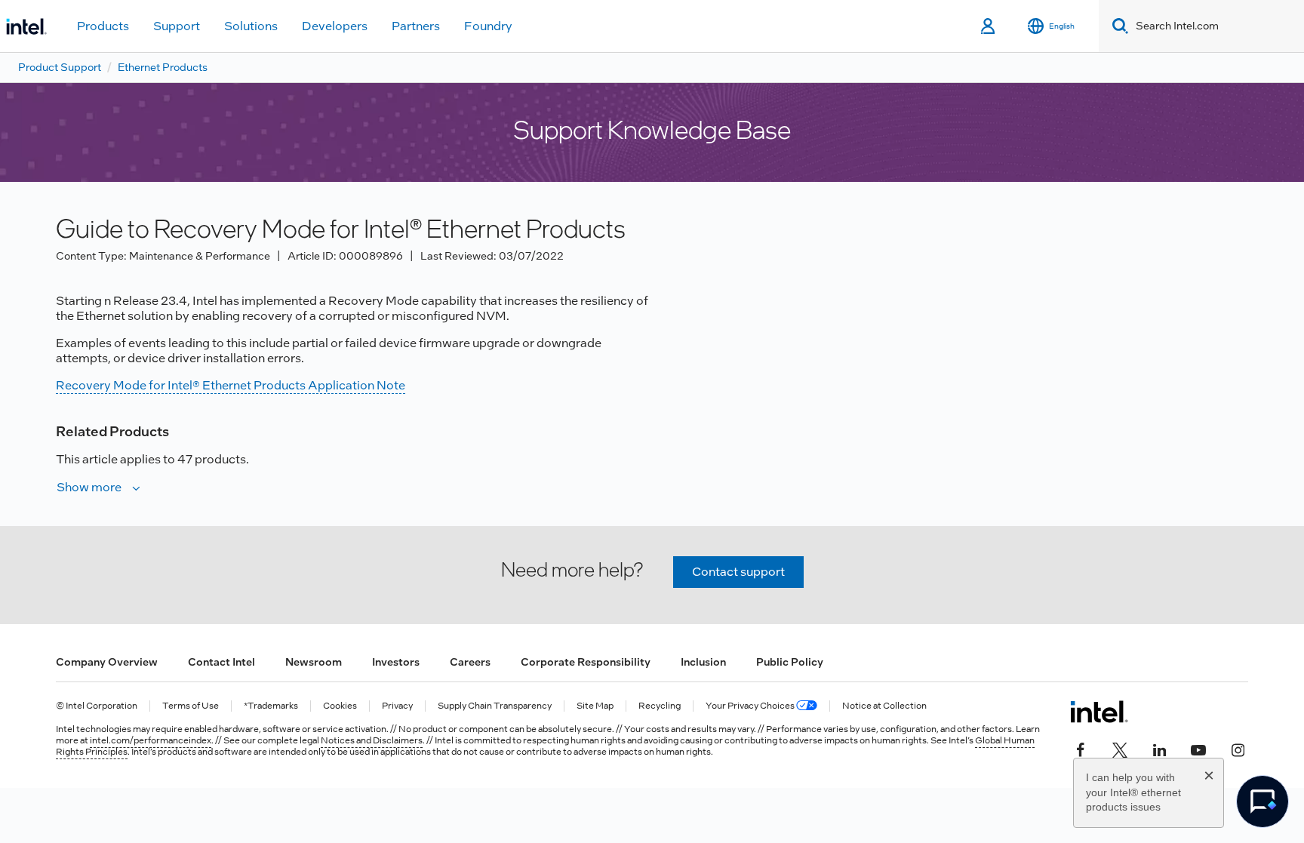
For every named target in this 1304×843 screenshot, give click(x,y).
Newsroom (313, 662)
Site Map (595, 706)
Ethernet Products (163, 67)
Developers (335, 26)
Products (103, 26)
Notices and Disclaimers (372, 740)
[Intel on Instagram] (1237, 748)
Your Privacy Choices (751, 706)
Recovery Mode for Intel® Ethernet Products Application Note (230, 385)
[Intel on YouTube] (1198, 748)
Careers (470, 662)
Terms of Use (190, 706)
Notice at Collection (884, 706)
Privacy (397, 706)
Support (176, 26)
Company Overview (107, 662)
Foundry (488, 26)
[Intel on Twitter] (1119, 748)
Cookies (340, 706)
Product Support (59, 67)
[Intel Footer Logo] (1099, 711)
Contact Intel (221, 662)
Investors (396, 662)
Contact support (738, 572)
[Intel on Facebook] (1080, 748)
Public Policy (789, 662)
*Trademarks (271, 706)
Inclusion (703, 662)
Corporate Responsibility (585, 662)
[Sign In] (989, 26)
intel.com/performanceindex (150, 740)
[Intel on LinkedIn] (1159, 748)
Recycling (659, 706)
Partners (416, 26)
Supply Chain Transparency (495, 706)
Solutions (251, 26)
